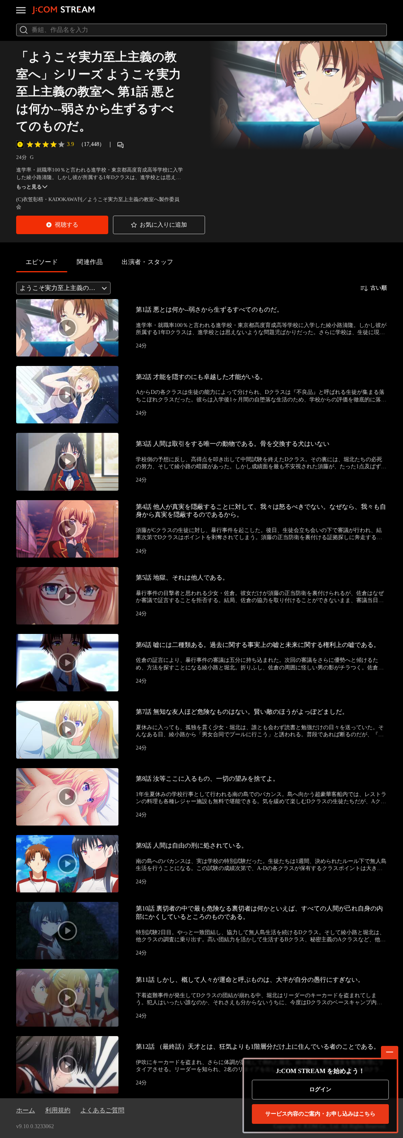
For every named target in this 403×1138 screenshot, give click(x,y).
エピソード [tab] (42, 262)
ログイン (320, 1089)
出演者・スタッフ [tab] (148, 262)
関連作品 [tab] (90, 262)
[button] (62, 225)
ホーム (25, 1110)
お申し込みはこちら (320, 1114)
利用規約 (57, 1110)
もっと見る (29, 187)
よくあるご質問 (102, 1110)
